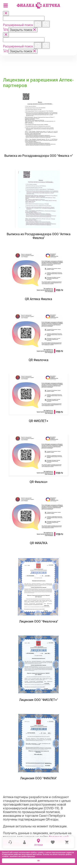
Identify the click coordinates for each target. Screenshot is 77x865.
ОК (38, 861)
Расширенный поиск (18, 25)
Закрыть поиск (21, 30)
